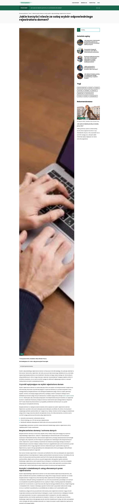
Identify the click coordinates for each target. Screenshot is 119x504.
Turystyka (92, 2)
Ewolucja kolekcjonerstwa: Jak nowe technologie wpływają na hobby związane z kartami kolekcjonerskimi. (91, 59)
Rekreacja (84, 2)
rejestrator (89, 93)
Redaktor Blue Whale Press (38, 358)
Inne (98, 2)
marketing (81, 93)
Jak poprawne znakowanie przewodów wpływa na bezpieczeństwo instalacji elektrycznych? (92, 42)
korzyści (94, 90)
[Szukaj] (78, 30)
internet (87, 90)
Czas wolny (75, 2)
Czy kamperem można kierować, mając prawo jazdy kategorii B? (49, 8)
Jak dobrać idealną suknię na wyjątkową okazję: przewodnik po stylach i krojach (92, 76)
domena (97, 88)
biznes (90, 88)
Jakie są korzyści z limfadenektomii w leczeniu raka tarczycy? (91, 68)
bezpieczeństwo (82, 88)
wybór (86, 96)
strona (80, 96)
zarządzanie (93, 96)
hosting (80, 90)
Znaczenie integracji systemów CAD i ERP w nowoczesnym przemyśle (91, 51)
